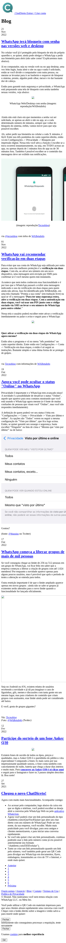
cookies (14, 934)
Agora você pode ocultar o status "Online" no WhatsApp (28, 384)
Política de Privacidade (12, 894)
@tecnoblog (11, 236)
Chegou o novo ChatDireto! (23, 793)
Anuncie (20, 891)
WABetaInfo (38, 236)
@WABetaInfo (15, 720)
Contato (37, 891)
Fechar (6, 919)
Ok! (4, 940)
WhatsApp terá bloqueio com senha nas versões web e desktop (30, 43)
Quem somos (8, 891)
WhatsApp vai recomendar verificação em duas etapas (23, 256)
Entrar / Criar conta (36, 13)
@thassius (13, 533)
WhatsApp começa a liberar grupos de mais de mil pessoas (32, 554)
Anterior (12, 865)
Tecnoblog (43, 225)
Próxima (12, 885)
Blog (29, 891)
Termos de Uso (50, 891)
